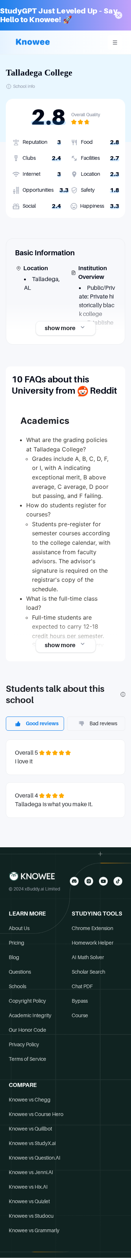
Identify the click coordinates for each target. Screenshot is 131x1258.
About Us (19, 928)
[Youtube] (103, 881)
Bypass (80, 1001)
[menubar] (115, 42)
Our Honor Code (27, 1030)
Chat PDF (82, 986)
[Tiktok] (118, 881)
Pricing (16, 943)
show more (60, 328)
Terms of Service (27, 1059)
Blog (14, 957)
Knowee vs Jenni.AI (31, 1172)
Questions (20, 972)
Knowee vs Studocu (31, 1216)
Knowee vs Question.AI (34, 1158)
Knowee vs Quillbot (30, 1129)
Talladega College (39, 72)
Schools (17, 986)
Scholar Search (88, 972)
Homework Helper (93, 943)
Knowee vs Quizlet (29, 1201)
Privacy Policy (24, 1044)
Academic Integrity (30, 1015)
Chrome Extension (92, 928)
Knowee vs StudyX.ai (32, 1143)
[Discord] (74, 881)
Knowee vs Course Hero (36, 1114)
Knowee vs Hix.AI (28, 1187)
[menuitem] (115, 42)
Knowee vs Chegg (30, 1100)
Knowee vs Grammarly (34, 1230)
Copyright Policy (27, 1001)
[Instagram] (88, 881)
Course (80, 1015)
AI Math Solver (88, 957)
